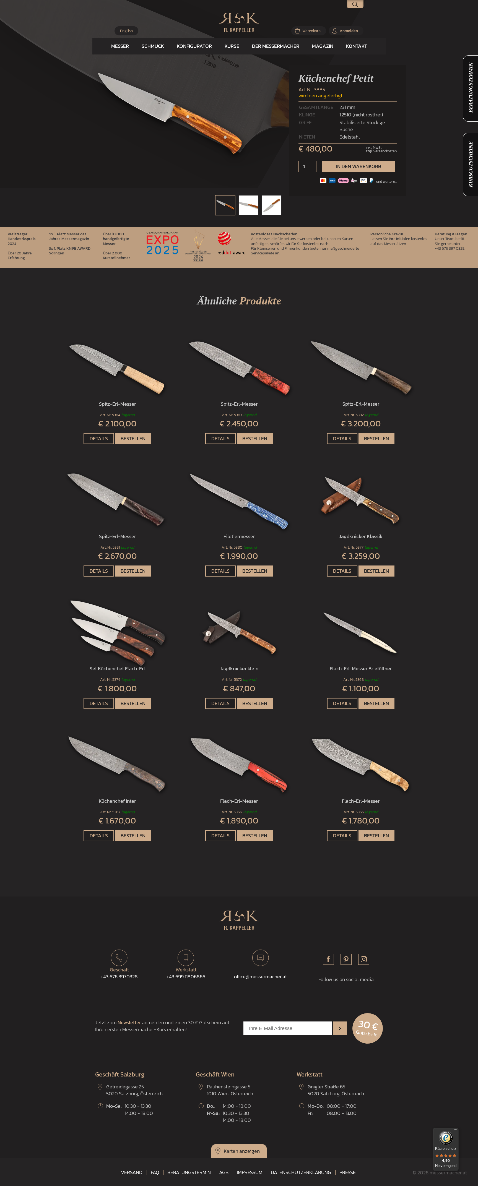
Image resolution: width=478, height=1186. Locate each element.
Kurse (232, 46)
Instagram (363, 959)
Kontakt (356, 46)
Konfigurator (194, 46)
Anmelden (349, 31)
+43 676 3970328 (119, 973)
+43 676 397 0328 (449, 248)
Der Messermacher (275, 46)
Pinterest (346, 959)
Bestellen (133, 438)
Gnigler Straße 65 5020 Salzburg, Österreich (336, 1090)
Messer (120, 46)
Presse (347, 1172)
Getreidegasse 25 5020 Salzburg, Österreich (134, 1090)
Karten (231, 1151)
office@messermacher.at (260, 976)
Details (99, 438)
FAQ (155, 1172)
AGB (223, 1172)
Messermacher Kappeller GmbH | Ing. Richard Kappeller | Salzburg (239, 22)
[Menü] (455, 1131)
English (126, 31)
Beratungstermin (189, 1172)
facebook (328, 959)
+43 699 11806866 (186, 973)
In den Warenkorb (358, 166)
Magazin (322, 46)
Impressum (250, 1172)
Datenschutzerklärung (301, 1172)
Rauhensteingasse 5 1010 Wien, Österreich (230, 1090)
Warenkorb (311, 31)
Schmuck (153, 46)
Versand (131, 1172)
